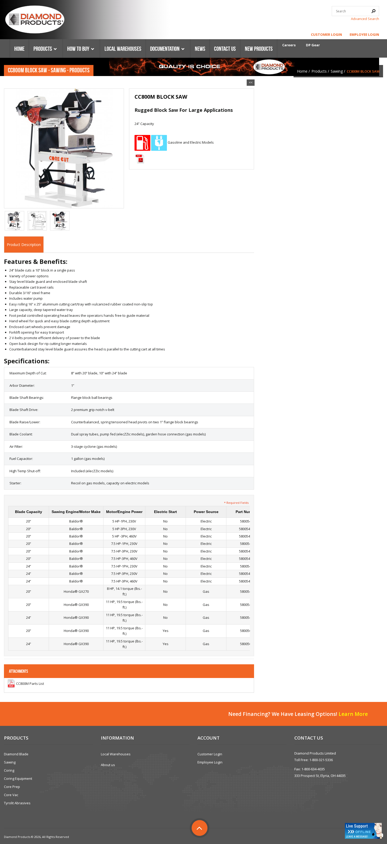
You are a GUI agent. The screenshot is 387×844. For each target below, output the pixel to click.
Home (302, 71)
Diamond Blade (16, 754)
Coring (9, 770)
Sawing (337, 71)
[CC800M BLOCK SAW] (64, 147)
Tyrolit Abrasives (17, 803)
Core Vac (11, 794)
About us (108, 764)
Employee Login (364, 34)
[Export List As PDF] (140, 158)
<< (250, 82)
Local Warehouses (116, 754)
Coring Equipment (18, 778)
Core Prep (12, 786)
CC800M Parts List (30, 683)
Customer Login (326, 34)
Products (319, 71)
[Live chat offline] (363, 831)
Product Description (24, 244)
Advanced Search (365, 18)
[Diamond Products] (35, 20)
